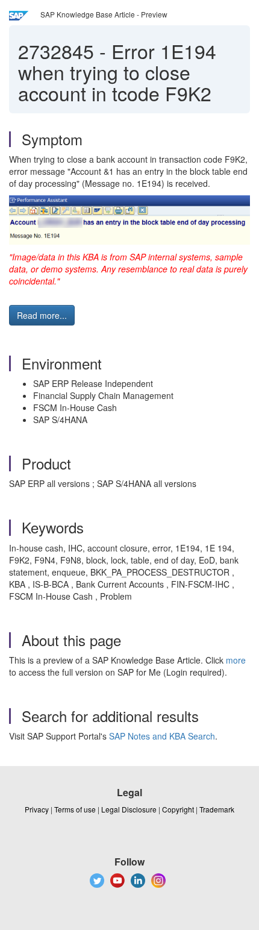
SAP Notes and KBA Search (162, 736)
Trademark (216, 809)
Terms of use (75, 809)
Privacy (37, 809)
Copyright (178, 809)
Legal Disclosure (129, 809)
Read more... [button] (42, 315)
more (236, 660)
